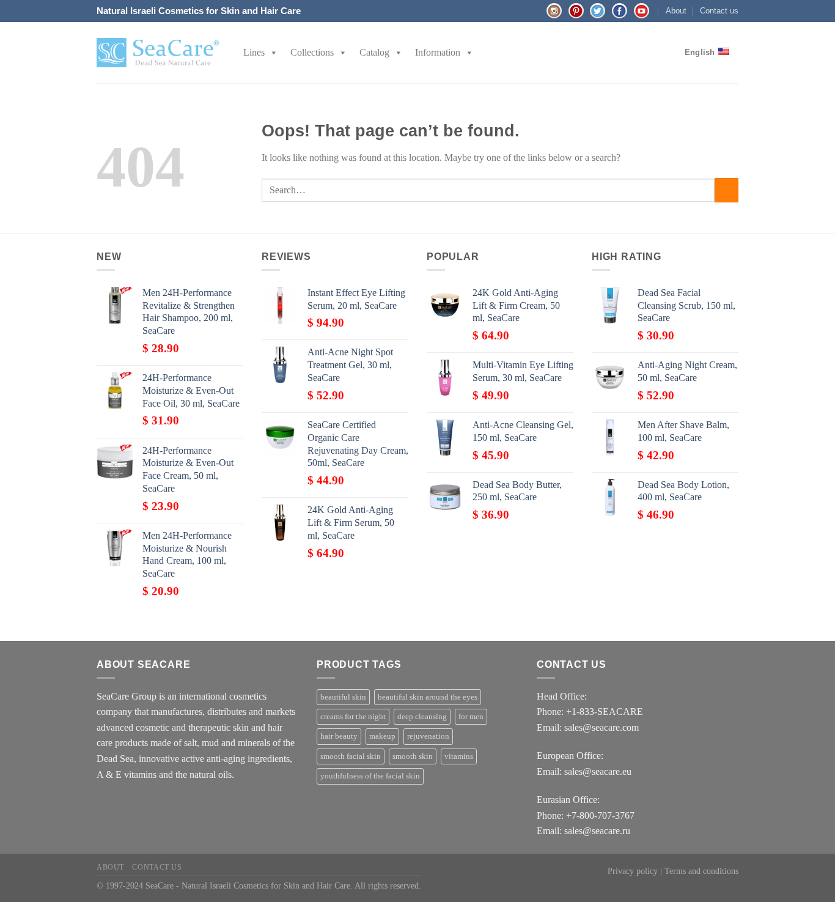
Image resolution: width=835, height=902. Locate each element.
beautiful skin (343, 697)
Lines (254, 52)
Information (437, 52)
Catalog (374, 52)
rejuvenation (428, 736)
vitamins (458, 756)
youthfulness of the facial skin (370, 776)
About (676, 10)
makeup (382, 736)
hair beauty (339, 736)
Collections (312, 52)
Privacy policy (633, 871)
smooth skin (412, 756)
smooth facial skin (350, 756)
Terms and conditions (701, 871)
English (700, 52)
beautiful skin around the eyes (427, 697)
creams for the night (353, 716)
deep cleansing (422, 716)
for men (471, 716)
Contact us (719, 10)
